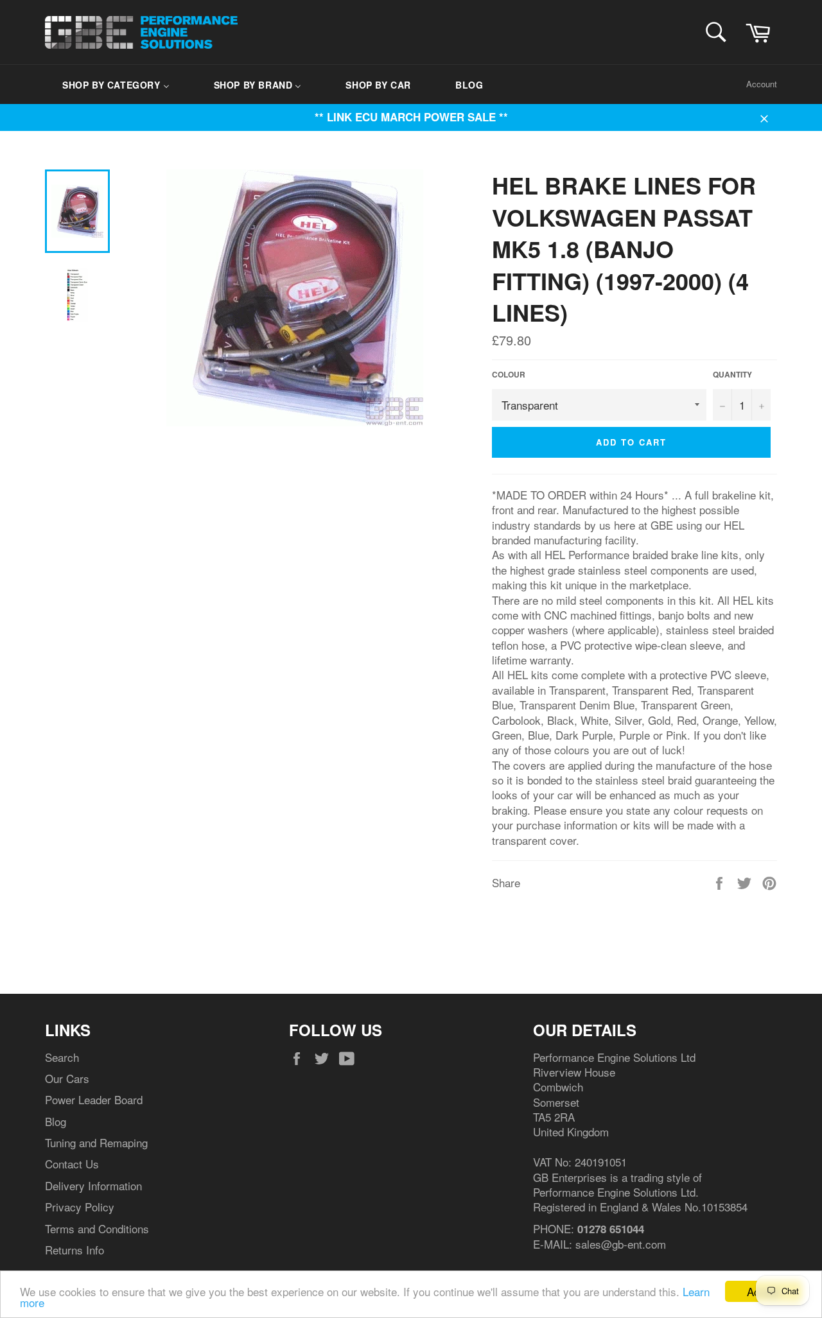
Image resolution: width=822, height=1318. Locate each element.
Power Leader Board (94, 1099)
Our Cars (67, 1078)
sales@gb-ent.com (620, 1244)
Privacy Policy (79, 1207)
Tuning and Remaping (96, 1142)
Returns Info (74, 1250)
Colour (508, 375)
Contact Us (72, 1164)
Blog (55, 1121)
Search (62, 1057)
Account (761, 84)
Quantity (732, 375)
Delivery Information (93, 1185)
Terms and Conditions (97, 1228)
